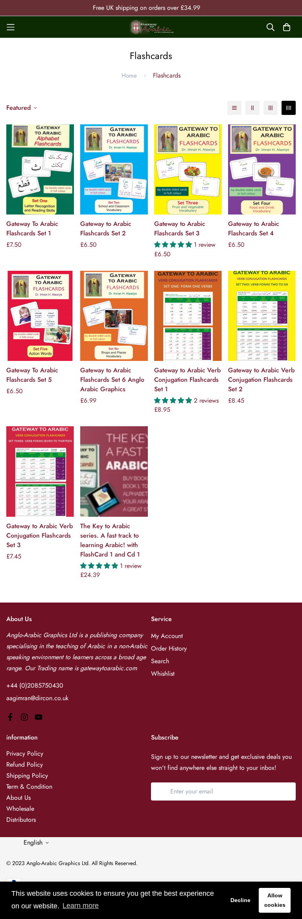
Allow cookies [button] (274, 900)
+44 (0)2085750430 (34, 685)
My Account (167, 635)
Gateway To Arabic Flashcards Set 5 (32, 375)
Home (129, 75)
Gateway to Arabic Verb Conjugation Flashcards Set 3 (39, 535)
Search (160, 661)
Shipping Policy (27, 775)
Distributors (21, 819)
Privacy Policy (24, 753)
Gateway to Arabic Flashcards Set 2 (105, 228)
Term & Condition (29, 786)
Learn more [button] (81, 906)
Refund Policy (24, 764)
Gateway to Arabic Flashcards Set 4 (253, 228)
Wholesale (20, 808)
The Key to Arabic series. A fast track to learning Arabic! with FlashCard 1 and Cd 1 (110, 540)
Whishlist (163, 673)
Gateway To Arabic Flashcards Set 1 (32, 228)
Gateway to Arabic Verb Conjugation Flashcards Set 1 (187, 380)
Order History (169, 648)
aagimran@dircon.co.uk (37, 698)
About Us (18, 797)
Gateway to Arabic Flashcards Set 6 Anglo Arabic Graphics (112, 380)
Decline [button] (240, 900)
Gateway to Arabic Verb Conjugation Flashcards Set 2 (261, 380)
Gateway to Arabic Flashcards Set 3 (179, 228)
